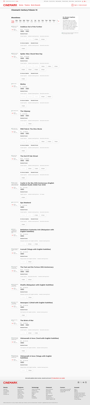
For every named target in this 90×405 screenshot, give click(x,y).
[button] (10, 1)
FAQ (47, 394)
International (48, 396)
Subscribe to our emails (59, 378)
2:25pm (49, 66)
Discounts (20, 390)
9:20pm (43, 39)
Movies (21, 5)
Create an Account (83, 5)
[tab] (12, 21)
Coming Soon (6, 391)
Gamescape (48, 390)
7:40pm (30, 370)
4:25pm (30, 261)
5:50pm (23, 69)
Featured (5, 389)
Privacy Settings (77, 399)
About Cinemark (49, 389)
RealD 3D (34, 393)
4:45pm (23, 177)
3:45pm (23, 350)
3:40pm (23, 48)
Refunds (76, 391)
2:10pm (30, 168)
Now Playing (6, 390)
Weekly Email (20, 391)
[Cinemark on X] (81, 382)
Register (76, 390)
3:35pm (56, 66)
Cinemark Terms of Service (80, 395)
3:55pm (23, 224)
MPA (48, 395)
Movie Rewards (35, 5)
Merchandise (58, 1)
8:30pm (36, 69)
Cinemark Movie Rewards (79, 393)
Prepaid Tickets (21, 393)
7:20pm (36, 168)
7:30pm (30, 297)
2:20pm (30, 333)
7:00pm (30, 69)
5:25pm (36, 333)
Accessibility (34, 397)
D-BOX (33, 394)
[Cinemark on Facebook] (78, 382)
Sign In (75, 5)
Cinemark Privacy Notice (79, 394)
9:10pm (43, 215)
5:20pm (49, 141)
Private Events (65, 1)
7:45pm (56, 141)
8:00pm (30, 244)
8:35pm (36, 244)
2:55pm (23, 150)
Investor (50, 399)
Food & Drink (52, 1)
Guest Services (78, 1)
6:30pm (36, 39)
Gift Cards (46, 1)
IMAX (33, 395)
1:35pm (43, 141)
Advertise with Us (49, 397)
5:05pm (23, 78)
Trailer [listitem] (27, 31)
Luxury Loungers (35, 391)
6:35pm (36, 215)
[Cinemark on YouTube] (83, 382)
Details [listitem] (22, 31)
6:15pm (43, 96)
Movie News (71, 1)
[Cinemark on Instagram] (86, 382)
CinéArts (5, 393)
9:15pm (43, 69)
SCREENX (34, 396)
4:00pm (23, 197)
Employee (64, 390)
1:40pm (43, 66)
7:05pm (30, 123)
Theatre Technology (36, 389)
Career (64, 389)
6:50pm (30, 279)
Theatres (27, 5)
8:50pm (49, 96)
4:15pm (23, 279)
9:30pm (43, 168)
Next (58, 21)
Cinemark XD (6, 394)
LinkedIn (62, 391)
